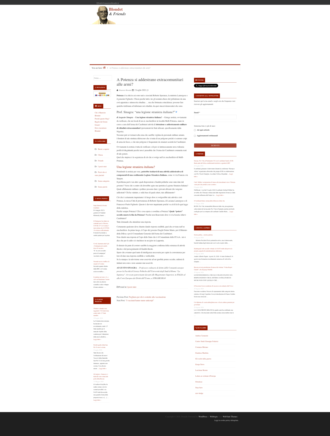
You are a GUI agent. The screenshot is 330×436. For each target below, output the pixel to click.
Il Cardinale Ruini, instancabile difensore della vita (209, 201)
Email (197, 112)
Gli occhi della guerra (203, 358)
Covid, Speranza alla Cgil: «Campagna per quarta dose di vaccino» (101, 245)
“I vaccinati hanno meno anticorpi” (140, 300)
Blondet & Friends (117, 11)
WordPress (203, 416)
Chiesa (100, 155)
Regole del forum (101, 122)
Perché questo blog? (102, 118)
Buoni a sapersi (103, 149)
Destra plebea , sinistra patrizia (203, 235)
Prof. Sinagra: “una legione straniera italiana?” (146, 112)
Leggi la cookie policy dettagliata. (226, 420)
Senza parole (102, 187)
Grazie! (97, 125)
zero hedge (199, 393)
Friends (100, 160)
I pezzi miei (102, 166)
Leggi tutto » (97, 339)
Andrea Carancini (201, 335)
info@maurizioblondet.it (109, 3)
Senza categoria (103, 181)
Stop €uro (199, 387)
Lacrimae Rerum (201, 370)
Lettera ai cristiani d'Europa (205, 376)
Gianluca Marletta (201, 353)
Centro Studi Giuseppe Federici (206, 341)
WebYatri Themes (230, 416)
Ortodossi (198, 382)
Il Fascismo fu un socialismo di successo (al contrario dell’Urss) (213, 286)
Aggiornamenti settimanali (207, 135)
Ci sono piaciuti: (99, 300)
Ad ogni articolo (202, 130)
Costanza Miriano (201, 347)
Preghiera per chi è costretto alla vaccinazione (147, 297)
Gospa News (199, 364)
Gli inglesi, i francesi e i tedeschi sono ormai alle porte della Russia (100, 376)
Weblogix (214, 416)
